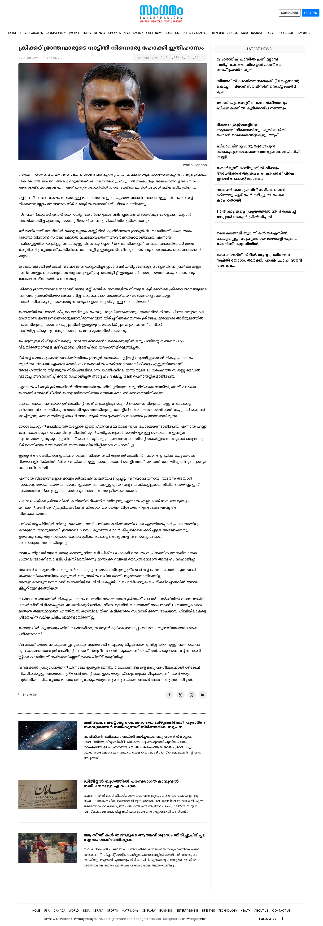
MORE (303, 32)
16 (177, 57)
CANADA (36, 32)
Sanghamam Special (258, 32)
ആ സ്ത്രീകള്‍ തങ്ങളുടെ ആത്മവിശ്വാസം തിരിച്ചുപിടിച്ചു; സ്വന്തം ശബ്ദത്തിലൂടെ (144, 837)
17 (188, 57)
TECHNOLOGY (227, 911)
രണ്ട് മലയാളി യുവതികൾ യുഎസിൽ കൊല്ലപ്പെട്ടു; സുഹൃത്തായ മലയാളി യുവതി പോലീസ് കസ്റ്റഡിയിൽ (257, 234)
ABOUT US (261, 911)
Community (56, 32)
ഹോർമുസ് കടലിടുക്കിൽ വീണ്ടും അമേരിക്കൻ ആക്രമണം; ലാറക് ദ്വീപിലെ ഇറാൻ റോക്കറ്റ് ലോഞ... (255, 169)
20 (199, 57)
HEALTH (246, 911)
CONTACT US (281, 911)
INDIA (87, 32)
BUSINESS (172, 32)
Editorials (287, 32)
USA (23, 32)
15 (166, 57)
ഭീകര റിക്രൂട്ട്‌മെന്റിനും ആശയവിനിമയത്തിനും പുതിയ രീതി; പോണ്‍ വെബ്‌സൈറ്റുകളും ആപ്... (252, 125)
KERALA (99, 32)
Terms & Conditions (58, 919)
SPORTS (114, 32)
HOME (12, 32)
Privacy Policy (84, 919)
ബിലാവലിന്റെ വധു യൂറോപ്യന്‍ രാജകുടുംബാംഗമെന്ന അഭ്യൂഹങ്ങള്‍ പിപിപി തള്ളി (258, 147)
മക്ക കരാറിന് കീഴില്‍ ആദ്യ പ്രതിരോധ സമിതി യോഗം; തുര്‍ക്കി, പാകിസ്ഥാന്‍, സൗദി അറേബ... (259, 255)
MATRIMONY (133, 32)
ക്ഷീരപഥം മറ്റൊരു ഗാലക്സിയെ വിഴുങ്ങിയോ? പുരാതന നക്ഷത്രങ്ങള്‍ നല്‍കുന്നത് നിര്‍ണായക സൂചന (144, 725)
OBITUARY (154, 32)
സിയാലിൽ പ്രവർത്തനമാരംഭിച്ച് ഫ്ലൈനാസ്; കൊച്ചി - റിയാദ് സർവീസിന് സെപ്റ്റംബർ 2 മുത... (257, 82)
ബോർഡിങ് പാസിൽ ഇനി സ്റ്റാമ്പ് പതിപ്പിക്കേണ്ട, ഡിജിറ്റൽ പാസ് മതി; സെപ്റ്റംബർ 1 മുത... (250, 60)
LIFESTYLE (208, 911)
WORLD (75, 32)
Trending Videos (224, 32)
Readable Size (147, 57)
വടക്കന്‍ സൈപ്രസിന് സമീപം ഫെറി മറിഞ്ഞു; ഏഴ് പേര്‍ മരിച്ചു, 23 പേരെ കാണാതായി (250, 190)
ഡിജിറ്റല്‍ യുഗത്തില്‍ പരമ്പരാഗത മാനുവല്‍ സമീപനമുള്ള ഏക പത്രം (131, 783)
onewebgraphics (194, 919)
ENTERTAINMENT (194, 32)
